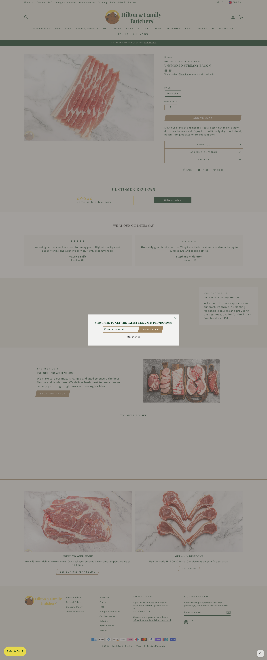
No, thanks (133, 336)
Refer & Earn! (15, 651)
